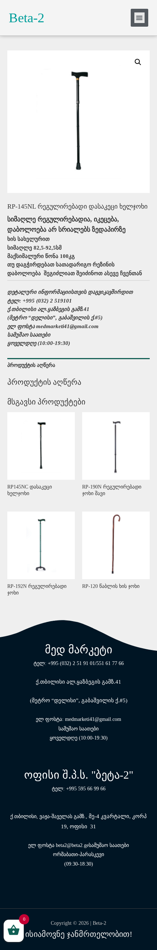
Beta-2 (27, 17)
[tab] (78, 365)
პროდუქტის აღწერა (31, 365)
